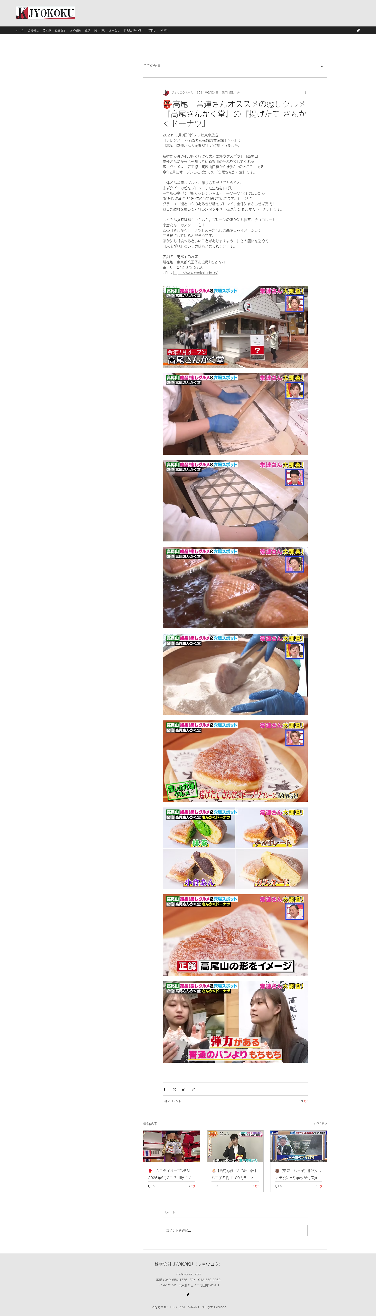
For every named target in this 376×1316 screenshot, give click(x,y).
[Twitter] (358, 30)
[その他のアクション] (305, 92)
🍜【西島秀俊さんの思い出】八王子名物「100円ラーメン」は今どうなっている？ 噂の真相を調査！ (235, 1175)
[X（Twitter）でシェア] (174, 1089)
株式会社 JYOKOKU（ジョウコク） (189, 1264)
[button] (322, 65)
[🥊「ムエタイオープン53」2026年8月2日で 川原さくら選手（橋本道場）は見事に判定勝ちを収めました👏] (171, 1146)
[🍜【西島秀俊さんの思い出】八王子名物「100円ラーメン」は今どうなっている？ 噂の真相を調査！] (235, 1146)
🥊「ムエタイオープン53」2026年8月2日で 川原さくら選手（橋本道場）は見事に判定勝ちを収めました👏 (171, 1175)
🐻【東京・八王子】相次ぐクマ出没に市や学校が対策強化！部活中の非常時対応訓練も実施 (298, 1175)
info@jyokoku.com (188, 1274)
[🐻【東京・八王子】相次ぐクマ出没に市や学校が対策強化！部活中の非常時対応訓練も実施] (298, 1146)
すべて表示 (320, 1123)
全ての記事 (152, 65)
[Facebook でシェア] (164, 1089)
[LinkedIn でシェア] (184, 1089)
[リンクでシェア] (193, 1089)
